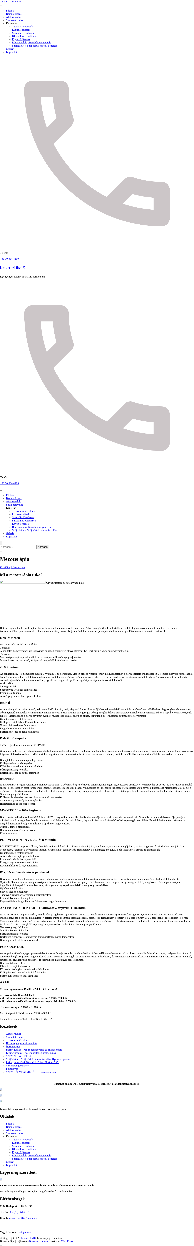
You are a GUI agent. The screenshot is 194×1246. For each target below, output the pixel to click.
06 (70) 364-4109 (19, 1212)
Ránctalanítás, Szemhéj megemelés (31, 42)
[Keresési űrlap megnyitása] (1, 543)
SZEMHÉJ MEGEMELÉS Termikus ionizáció (31, 1071)
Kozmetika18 (12, 268)
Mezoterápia (13, 1046)
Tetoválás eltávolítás (23, 26)
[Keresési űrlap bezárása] (1, 551)
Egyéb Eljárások (21, 39)
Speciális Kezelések (23, 32)
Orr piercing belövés (17, 1065)
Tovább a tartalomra (11, 1)
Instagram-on (25, 1232)
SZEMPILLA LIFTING (19, 1056)
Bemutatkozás (14, 13)
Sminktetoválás (14, 20)
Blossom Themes (38, 1241)
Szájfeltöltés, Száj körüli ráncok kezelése (34, 45)
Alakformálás (13, 16)
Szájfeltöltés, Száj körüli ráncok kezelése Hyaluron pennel (38, 1059)
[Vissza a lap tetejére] (1, 1245)
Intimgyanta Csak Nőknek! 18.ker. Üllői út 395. (32, 1062)
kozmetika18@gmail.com (23, 1217)
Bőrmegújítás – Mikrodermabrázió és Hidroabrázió (34, 1049)
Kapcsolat (11, 52)
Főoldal (10, 10)
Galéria (10, 48)
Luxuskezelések (21, 29)
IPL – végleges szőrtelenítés (21, 1043)
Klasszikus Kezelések (24, 36)
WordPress (67, 1241)
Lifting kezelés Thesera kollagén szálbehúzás (31, 1052)
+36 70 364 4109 (9, 258)
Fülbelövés (12, 1068)
